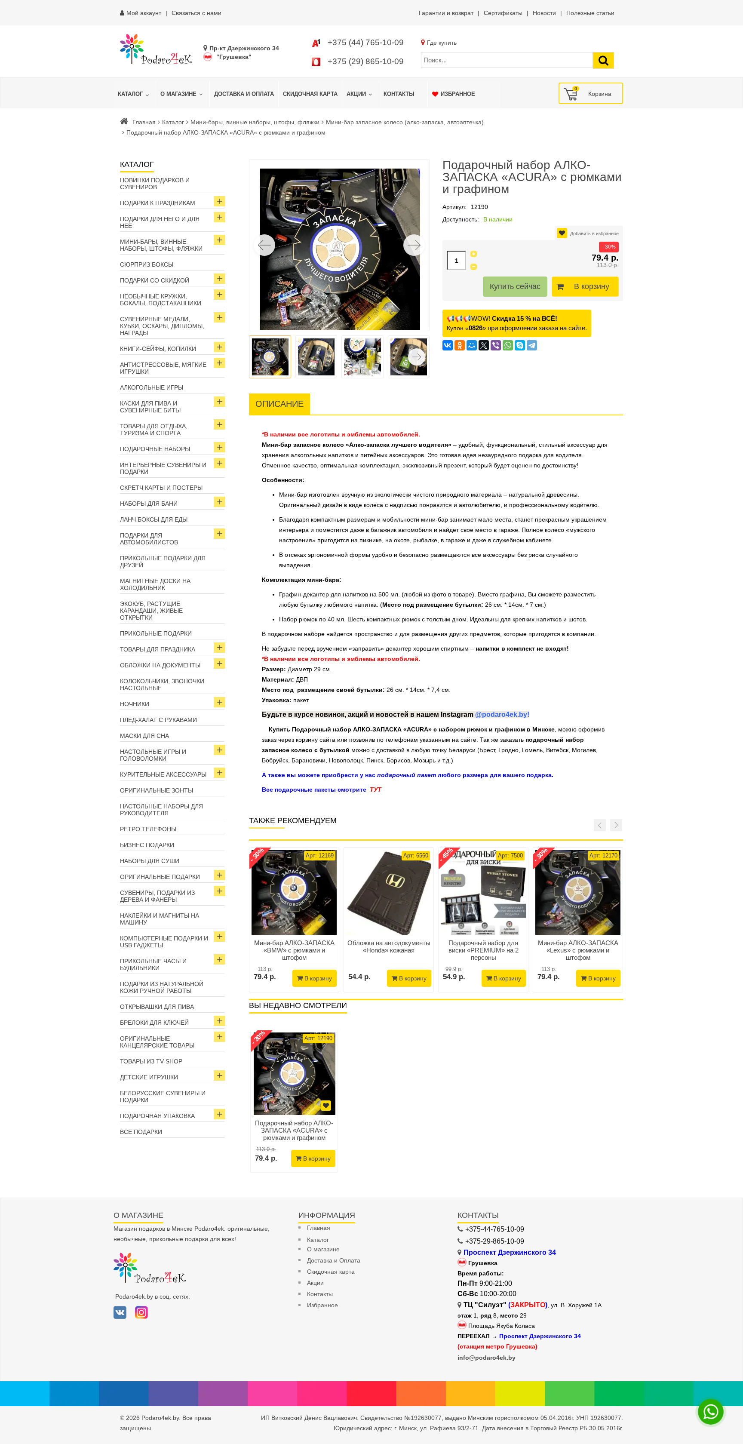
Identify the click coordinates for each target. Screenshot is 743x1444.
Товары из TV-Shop (151, 1061)
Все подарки (141, 1131)
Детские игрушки (149, 1077)
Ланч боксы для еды (153, 519)
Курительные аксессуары (163, 774)
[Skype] (520, 345)
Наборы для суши (149, 860)
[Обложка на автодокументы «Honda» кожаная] (388, 892)
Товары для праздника (157, 649)
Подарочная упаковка (157, 1115)
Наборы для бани (149, 503)
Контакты (320, 1293)
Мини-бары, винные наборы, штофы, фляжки (254, 122)
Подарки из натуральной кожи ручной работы (161, 987)
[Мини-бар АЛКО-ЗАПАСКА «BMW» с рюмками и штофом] (294, 892)
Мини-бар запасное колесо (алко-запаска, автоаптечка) (405, 122)
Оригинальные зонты (156, 790)
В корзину (591, 286)
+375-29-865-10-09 (494, 1241)
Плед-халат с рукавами (158, 719)
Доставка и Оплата (333, 1260)
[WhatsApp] (508, 345)
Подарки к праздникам (157, 203)
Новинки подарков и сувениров (155, 183)
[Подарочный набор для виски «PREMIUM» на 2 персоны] (483, 892)
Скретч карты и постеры (161, 487)
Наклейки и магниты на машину (159, 919)
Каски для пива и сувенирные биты (150, 407)
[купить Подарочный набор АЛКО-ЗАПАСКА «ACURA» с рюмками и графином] (294, 1073)
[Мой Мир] (472, 345)
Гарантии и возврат (446, 12)
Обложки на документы (160, 665)
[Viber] (496, 345)
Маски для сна (144, 735)
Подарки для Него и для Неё (160, 222)
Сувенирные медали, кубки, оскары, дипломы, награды (162, 326)
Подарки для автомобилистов (149, 539)
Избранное (322, 1305)
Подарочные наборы (155, 448)
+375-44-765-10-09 (494, 1229)
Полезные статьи (590, 12)
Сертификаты (503, 12)
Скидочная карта (331, 1271)
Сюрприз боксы (146, 264)
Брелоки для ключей (154, 1022)
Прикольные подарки (156, 633)
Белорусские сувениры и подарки (163, 1096)
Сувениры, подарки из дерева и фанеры (157, 896)
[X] (484, 345)
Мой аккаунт (143, 12)
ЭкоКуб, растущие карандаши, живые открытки (151, 610)
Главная (144, 122)
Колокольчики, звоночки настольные (162, 684)
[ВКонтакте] (447, 345)
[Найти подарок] (603, 60)
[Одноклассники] (459, 345)
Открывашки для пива (157, 1006)
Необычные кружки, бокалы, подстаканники (160, 300)
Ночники (134, 703)
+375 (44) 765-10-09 (366, 42)
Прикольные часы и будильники (153, 964)
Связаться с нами (196, 12)
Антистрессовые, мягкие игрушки (163, 368)
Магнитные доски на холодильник (155, 584)
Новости (544, 12)
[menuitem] (135, 94)
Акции (315, 1282)
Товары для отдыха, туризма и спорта (153, 429)
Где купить (442, 42)
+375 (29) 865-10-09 (366, 61)
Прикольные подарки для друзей (163, 561)
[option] (294, 1101)
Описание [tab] (279, 404)
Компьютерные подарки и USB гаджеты (164, 942)
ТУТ (375, 789)
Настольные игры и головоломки (153, 755)
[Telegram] (532, 345)
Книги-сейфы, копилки (158, 348)
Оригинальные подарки (160, 876)
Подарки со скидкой (154, 280)
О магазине (323, 1249)
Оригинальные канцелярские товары (157, 1042)
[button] (414, 245)
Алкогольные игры (151, 387)
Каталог (173, 122)
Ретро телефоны (148, 829)
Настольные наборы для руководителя (161, 810)
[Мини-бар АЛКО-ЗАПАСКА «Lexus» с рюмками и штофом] (577, 892)
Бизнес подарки (147, 845)
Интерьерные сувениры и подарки (163, 468)
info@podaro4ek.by (486, 1357)
